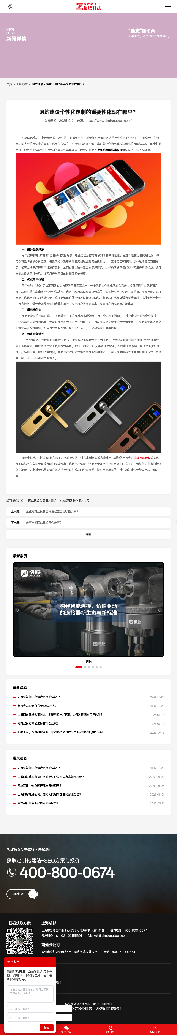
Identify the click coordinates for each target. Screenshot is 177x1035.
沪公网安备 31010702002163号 (74, 1008)
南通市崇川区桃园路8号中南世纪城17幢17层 (69, 952)
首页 (9, 84)
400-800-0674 (67, 872)
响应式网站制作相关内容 (73, 501)
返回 (88, 534)
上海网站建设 (142, 458)
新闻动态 (22, 84)
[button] (78, 667)
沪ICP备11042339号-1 (108, 1008)
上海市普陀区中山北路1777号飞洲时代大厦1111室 (72, 930)
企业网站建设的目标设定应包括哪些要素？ (52, 512)
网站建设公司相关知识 (42, 501)
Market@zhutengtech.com (108, 936)
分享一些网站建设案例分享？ (44, 523)
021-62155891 (71, 936)
